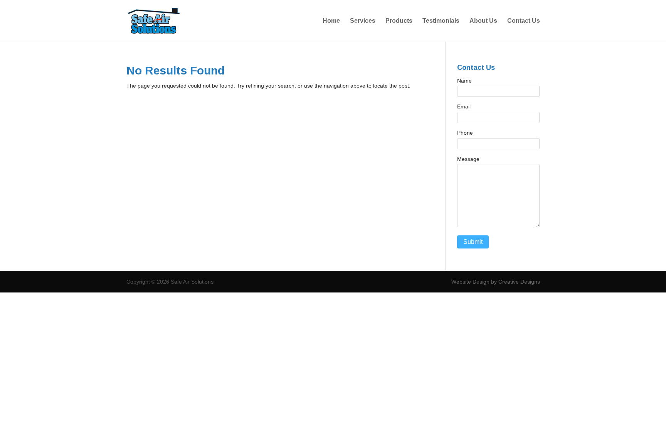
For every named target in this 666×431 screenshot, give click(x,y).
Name (464, 81)
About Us (483, 21)
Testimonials (440, 21)
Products (398, 21)
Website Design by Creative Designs (495, 282)
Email (464, 106)
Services (362, 21)
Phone (465, 133)
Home (331, 21)
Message (468, 159)
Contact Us (523, 21)
